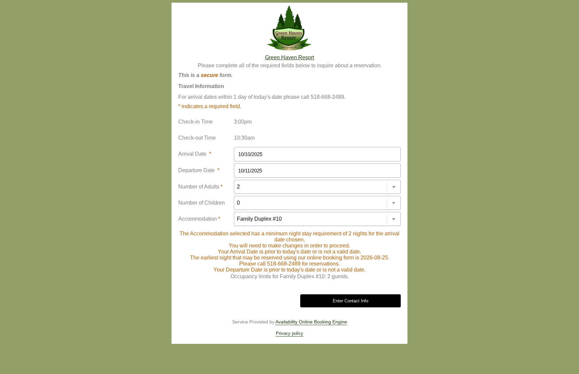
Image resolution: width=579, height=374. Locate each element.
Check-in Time (195, 122)
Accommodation (199, 219)
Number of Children (201, 203)
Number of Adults (200, 187)
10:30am (244, 138)
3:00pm (243, 122)
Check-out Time (197, 138)
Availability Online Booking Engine (311, 321)
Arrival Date (194, 154)
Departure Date (198, 170)
